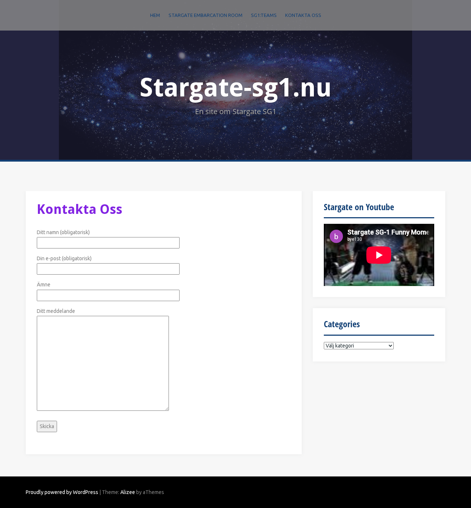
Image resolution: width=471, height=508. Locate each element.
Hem (155, 15)
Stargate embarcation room (205, 15)
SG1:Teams (264, 15)
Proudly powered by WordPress (62, 492)
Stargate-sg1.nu (235, 88)
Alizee (127, 492)
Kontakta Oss (303, 15)
